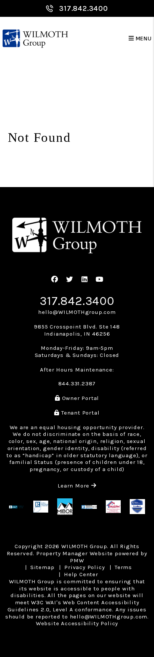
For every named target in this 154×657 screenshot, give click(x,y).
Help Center (81, 574)
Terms (123, 567)
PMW (77, 560)
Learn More (77, 485)
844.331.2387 (77, 383)
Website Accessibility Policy (77, 623)
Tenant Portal (79, 412)
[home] (35, 38)
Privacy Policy (84, 567)
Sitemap (42, 567)
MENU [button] (143, 38)
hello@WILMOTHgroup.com (77, 312)
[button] (54, 279)
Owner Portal (79, 398)
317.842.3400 (83, 8)
